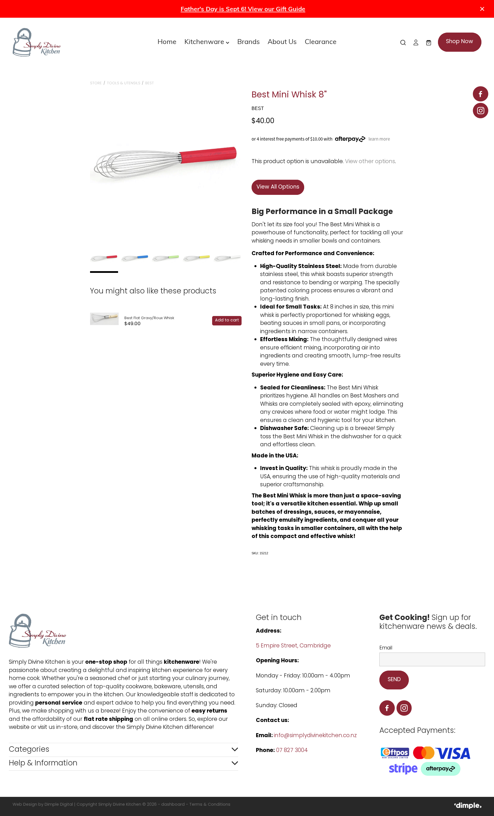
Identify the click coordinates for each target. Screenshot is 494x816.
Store (96, 83)
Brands (248, 41)
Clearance (320, 41)
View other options (370, 161)
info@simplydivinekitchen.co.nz (315, 735)
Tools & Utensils (123, 83)
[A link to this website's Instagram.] (480, 110)
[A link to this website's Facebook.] (480, 93)
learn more (379, 139)
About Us (282, 41)
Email (385, 648)
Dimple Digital (59, 804)
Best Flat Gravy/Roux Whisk (149, 318)
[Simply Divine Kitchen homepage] (59, 42)
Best (149, 83)
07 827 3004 (292, 750)
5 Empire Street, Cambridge (294, 646)
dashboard (173, 804)
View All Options (277, 187)
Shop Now (459, 41)
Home (167, 41)
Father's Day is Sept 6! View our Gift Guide (243, 9)
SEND (394, 679)
